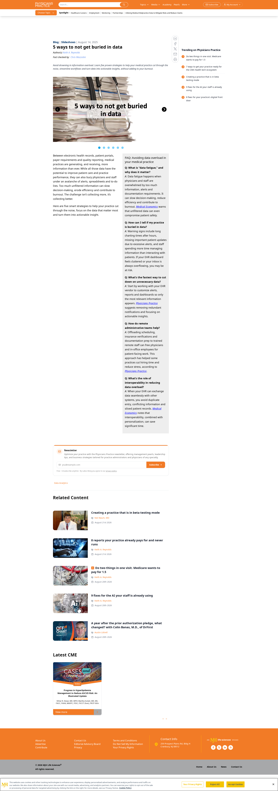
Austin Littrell (101, 632)
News (223, 766)
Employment (94, 13)
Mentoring (106, 13)
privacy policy (111, 471)
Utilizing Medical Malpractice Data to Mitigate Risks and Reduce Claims (153, 13)
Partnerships (118, 13)
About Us (40, 740)
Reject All (214, 784)
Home (199, 766)
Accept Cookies (235, 784)
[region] (139, 784)
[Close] (273, 784)
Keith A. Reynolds (103, 549)
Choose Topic (44, 12)
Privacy (78, 747)
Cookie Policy (125, 788)
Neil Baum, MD (102, 517)
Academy (167, 4)
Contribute (41, 747)
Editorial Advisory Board (87, 744)
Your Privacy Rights (123, 747)
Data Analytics (61, 483)
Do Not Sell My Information (128, 744)
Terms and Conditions (125, 740)
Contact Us (80, 740)
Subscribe (154, 464)
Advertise (40, 744)
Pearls (177, 4)
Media (154, 4)
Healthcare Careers (79, 13)
